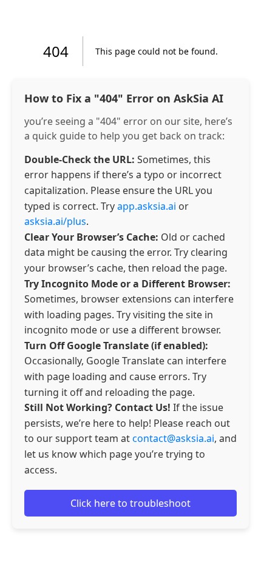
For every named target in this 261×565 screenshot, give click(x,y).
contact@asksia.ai (173, 438)
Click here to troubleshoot (130, 503)
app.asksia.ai (146, 206)
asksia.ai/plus (55, 221)
